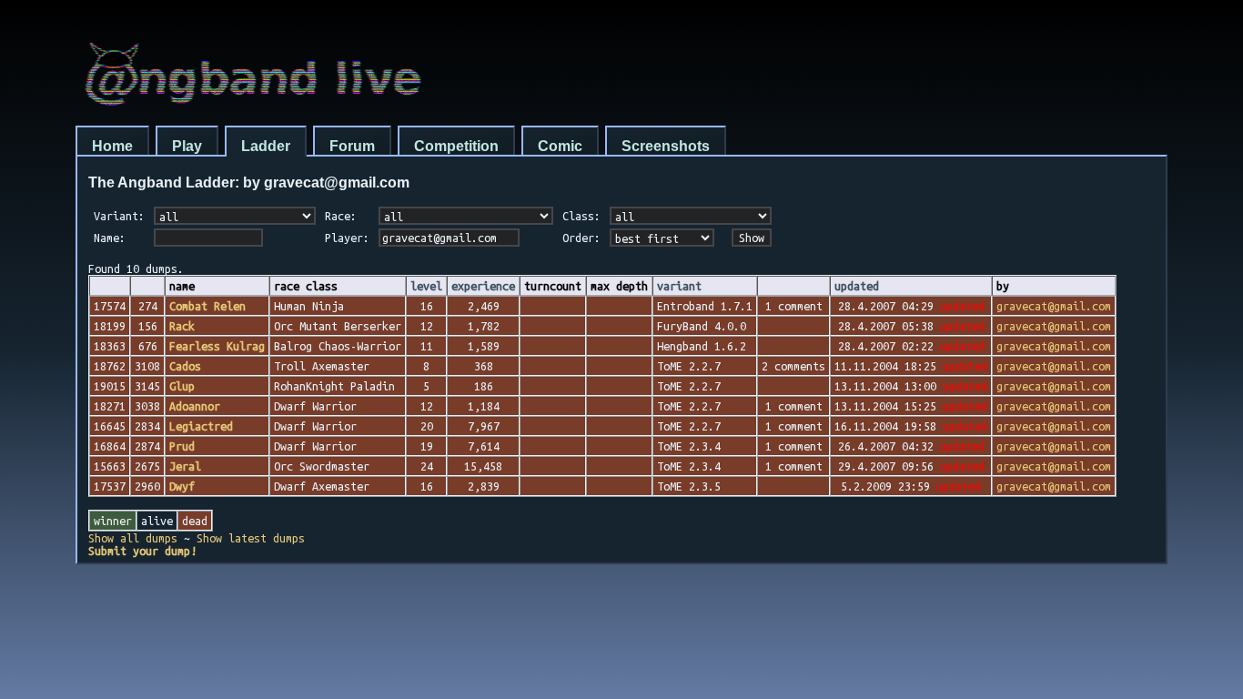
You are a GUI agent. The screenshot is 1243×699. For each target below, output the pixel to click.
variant (679, 285)
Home (112, 146)
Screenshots (666, 146)
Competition (456, 146)
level (426, 285)
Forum (352, 146)
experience (483, 285)
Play (187, 146)
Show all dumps (132, 538)
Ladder (265, 146)
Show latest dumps (251, 538)
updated (856, 285)
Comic (560, 146)
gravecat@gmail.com (1053, 305)
